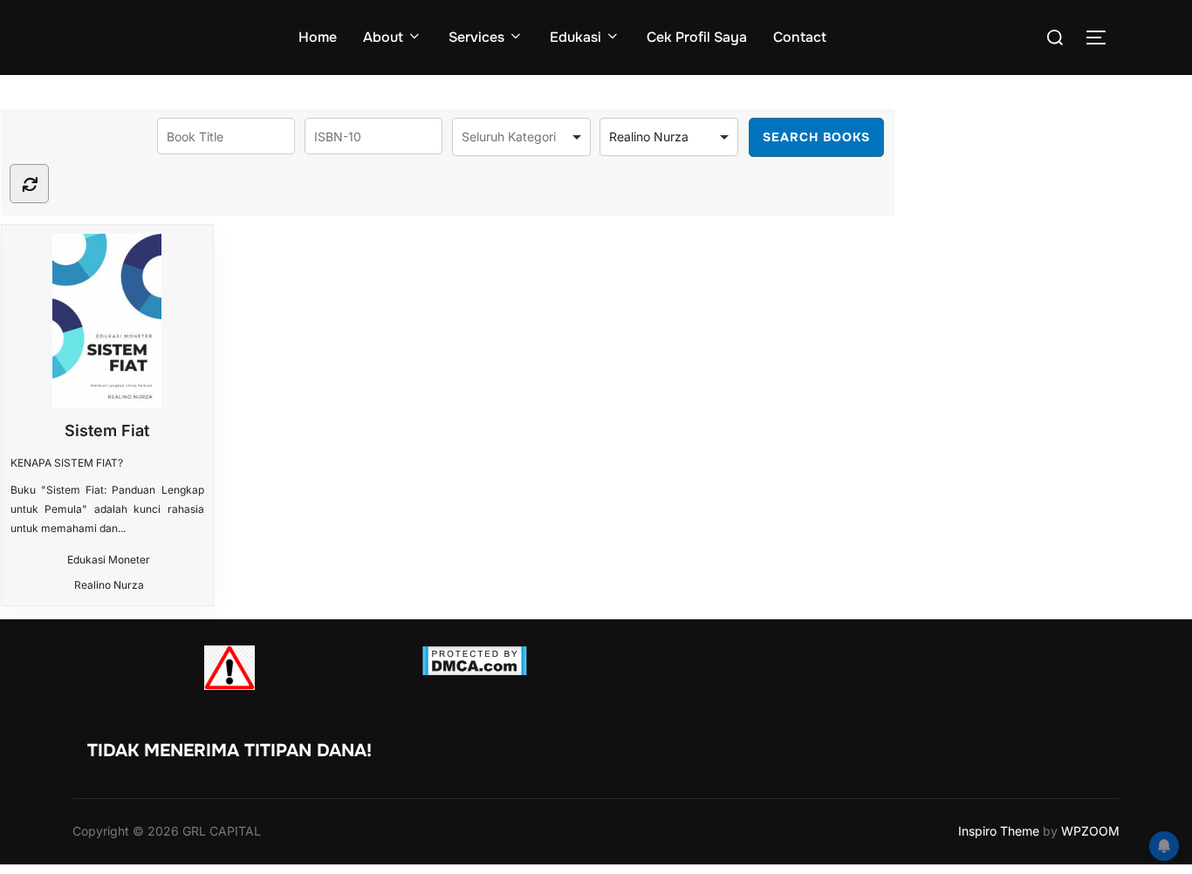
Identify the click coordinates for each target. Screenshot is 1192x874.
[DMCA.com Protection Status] (474, 670)
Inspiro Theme (998, 830)
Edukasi (575, 37)
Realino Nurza (109, 584)
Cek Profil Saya (697, 37)
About (383, 37)
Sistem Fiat (107, 430)
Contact (799, 37)
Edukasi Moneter (108, 559)
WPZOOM (1090, 830)
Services (476, 37)
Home (317, 37)
